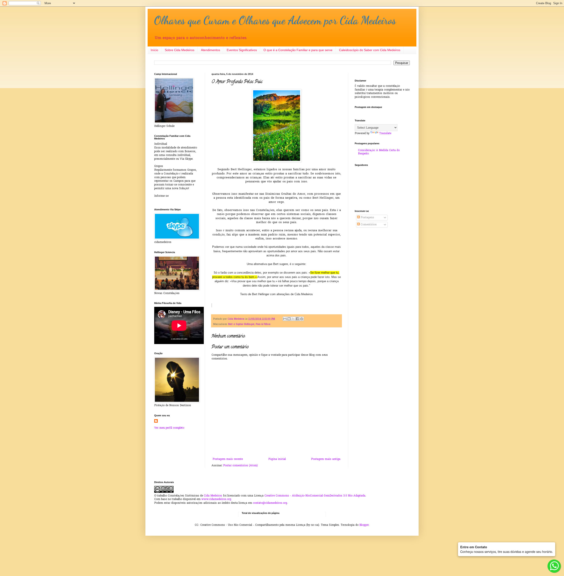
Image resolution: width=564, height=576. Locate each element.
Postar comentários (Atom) (240, 466)
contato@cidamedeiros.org (270, 503)
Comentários (368, 225)
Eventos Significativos (242, 50)
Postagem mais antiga (325, 459)
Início (154, 50)
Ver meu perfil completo (169, 428)
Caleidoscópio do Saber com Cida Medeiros (369, 50)
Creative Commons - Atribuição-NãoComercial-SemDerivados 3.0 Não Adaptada (314, 496)
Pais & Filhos (263, 324)
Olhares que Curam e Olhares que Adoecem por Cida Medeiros (275, 20)
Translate (385, 133)
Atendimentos (210, 50)
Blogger (364, 525)
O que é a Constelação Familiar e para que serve (297, 50)
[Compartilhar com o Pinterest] (301, 319)
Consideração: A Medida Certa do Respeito (379, 152)
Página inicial (277, 459)
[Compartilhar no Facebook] (297, 319)
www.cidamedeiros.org (216, 499)
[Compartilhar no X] (293, 319)
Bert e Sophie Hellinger (241, 324)
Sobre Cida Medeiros (179, 50)
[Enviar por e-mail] (285, 319)
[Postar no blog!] (289, 319)
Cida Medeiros (213, 496)
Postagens (367, 218)
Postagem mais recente (228, 459)
